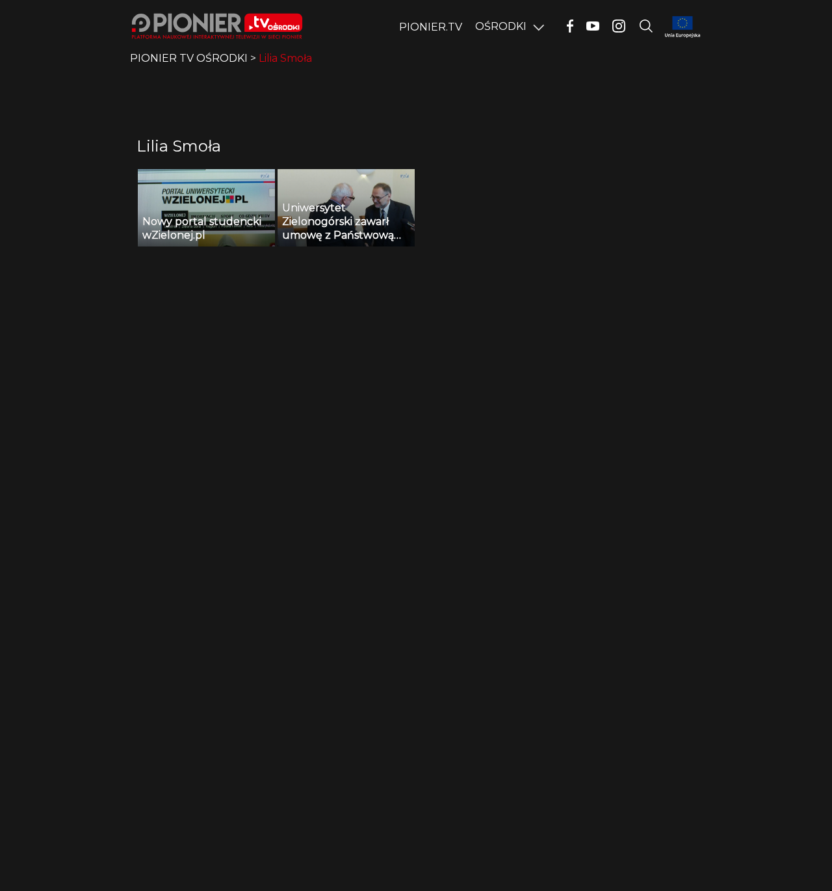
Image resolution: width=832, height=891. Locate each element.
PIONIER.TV (430, 27)
